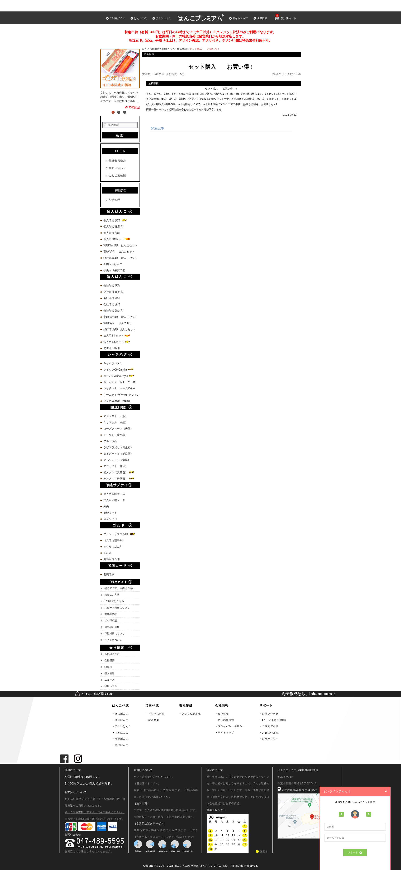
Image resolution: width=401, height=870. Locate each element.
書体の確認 (110, 614)
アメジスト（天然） (115, 416)
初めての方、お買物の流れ (119, 588)
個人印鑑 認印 (112, 232)
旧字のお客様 (111, 627)
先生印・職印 (111, 348)
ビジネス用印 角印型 (117, 400)
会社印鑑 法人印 (113, 310)
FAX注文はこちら (114, 601)
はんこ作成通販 (151, 49)
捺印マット (110, 512)
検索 (120, 135)
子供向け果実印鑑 (114, 270)
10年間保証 (110, 620)
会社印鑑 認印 (112, 298)
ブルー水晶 (110, 441)
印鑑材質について (114, 633)
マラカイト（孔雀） (115, 466)
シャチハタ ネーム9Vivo (119, 388)
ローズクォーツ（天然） (118, 428)
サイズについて (113, 640)
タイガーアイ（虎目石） (118, 453)
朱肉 (106, 506)
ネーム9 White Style (116, 375)
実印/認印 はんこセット (119, 251)
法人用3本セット (114, 335)
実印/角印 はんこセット (119, 323)
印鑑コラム (110, 686)
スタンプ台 (110, 518)
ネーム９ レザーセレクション (121, 394)
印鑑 (181, 93)
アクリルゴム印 (112, 546)
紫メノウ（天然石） (116, 472)
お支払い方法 (111, 594)
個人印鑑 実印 (112, 220)
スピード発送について (116, 607)
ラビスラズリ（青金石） (118, 447)
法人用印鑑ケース (114, 500)
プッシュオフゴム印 (116, 534)
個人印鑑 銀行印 (113, 226)
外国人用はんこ (113, 264)
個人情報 (109, 673)
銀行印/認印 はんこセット (120, 257)
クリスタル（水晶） (115, 422)
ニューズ (109, 679)
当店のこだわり (113, 653)
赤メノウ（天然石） (116, 478)
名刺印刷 (108, 574)
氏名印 (107, 552)
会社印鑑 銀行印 (113, 291)
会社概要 (109, 660)
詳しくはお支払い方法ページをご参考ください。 (94, 812)
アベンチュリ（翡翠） (117, 459)
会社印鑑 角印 (112, 304)
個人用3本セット (114, 239)
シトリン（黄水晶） (115, 434)
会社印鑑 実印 (112, 285)
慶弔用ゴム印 (111, 559)
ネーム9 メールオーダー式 (119, 382)
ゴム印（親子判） (114, 540)
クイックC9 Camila (115, 369)
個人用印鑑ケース (114, 493)
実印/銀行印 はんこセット (120, 245)
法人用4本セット (114, 341)
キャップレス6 (112, 363)
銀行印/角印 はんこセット (119, 329)
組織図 (108, 666)
